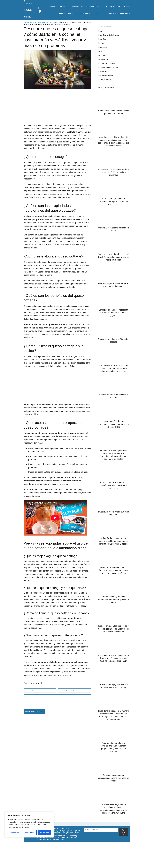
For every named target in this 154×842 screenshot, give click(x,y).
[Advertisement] (57, 107)
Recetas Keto (103, 71)
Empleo (127, 7)
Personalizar (14, 833)
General (101, 51)
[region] (29, 824)
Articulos (62, 7)
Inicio (52, 7)
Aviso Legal (85, 13)
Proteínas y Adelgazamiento (108, 67)
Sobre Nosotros (67, 828)
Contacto (97, 13)
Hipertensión (103, 59)
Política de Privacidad (68, 13)
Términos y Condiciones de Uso (117, 13)
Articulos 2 (76, 7)
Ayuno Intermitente (105, 27)
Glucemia (102, 55)
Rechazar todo (29, 833)
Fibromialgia (102, 47)
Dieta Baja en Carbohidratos (108, 35)
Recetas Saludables (94, 7)
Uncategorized (58, 839)
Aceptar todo (44, 833)
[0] (38, 12)
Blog (100, 31)
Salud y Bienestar (113, 7)
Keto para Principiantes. (107, 63)
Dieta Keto (102, 39)
